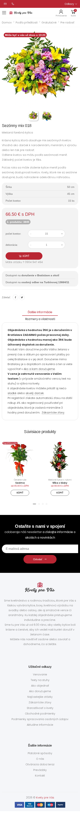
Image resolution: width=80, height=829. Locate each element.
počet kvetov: (13, 233)
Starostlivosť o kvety (40, 708)
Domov (7, 22)
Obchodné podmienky (40, 713)
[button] (73, 13)
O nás (40, 759)
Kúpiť (20, 492)
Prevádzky (40, 770)
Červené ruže (20, 479)
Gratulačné (49, 22)
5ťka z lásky (59, 483)
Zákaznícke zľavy (53, 412)
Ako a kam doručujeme (39, 369)
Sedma (20, 483)
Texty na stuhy (40, 680)
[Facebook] (15, 297)
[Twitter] (22, 297)
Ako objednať (40, 686)
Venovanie (40, 674)
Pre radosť (67, 22)
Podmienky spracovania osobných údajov (40, 719)
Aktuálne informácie (40, 725)
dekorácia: (12, 244)
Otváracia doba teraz (40, 764)
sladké (12, 393)
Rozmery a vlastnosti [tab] (40, 319)
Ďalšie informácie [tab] (40, 312)
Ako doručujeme (40, 691)
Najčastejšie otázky (40, 697)
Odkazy (69, 4)
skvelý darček (35, 393)
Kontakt (40, 775)
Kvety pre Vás (45, 797)
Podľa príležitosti (27, 22)
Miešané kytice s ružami (60, 479)
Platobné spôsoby (40, 753)
